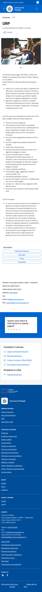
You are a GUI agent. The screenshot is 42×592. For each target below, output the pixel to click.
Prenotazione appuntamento (11, 545)
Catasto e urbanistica (8, 446)
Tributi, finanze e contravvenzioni (12, 469)
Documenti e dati (7, 422)
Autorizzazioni (6, 443)
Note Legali (21, 254)
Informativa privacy (8, 558)
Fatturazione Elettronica (22, 251)
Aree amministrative (8, 415)
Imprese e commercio (8, 459)
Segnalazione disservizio (9, 548)
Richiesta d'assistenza (8, 551)
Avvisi (3, 486)
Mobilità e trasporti (7, 462)
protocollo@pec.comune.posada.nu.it (17, 303)
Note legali (5, 561)
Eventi (3, 504)
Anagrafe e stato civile (9, 436)
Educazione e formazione (9, 452)
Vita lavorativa (6, 472)
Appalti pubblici (6, 439)
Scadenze (4, 490)
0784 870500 (13, 293)
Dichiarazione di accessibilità (11, 564)
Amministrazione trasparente (11, 554)
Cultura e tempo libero (9, 449)
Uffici (3, 418)
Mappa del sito (32, 584)
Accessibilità (22, 262)
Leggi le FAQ (5, 541)
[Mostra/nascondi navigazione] (4, 8)
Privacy (22, 258)
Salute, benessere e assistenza (11, 465)
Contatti (12, 586)
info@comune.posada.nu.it (15, 299)
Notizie (3, 483)
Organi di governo (7, 412)
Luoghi (3, 501)
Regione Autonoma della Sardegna (13, 2)
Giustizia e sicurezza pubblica (11, 456)
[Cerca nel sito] (36, 8)
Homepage (6, 17)
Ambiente (4, 433)
